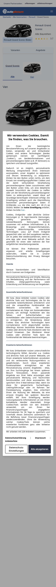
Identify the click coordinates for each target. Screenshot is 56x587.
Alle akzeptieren (39, 449)
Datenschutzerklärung (15, 438)
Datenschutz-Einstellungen (16, 449)
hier (23, 210)
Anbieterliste (11, 441)
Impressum (40, 438)
